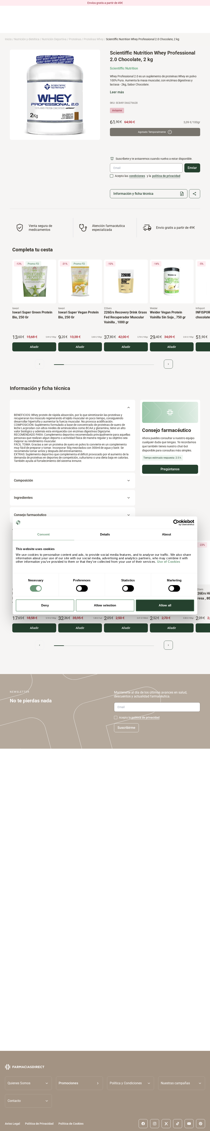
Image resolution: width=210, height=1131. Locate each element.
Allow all (165, 605)
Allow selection (105, 605)
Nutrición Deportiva (54, 39)
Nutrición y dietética (26, 39)
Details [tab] (105, 534)
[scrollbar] (104, 364)
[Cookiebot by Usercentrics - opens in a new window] (176, 522)
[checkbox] (111, 176)
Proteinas (75, 39)
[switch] (82, 588)
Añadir (34, 347)
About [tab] (166, 534)
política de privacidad (166, 176)
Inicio (8, 39)
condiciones (137, 176)
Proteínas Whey (94, 39)
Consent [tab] (43, 534)
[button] (79, 1083)
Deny (45, 605)
